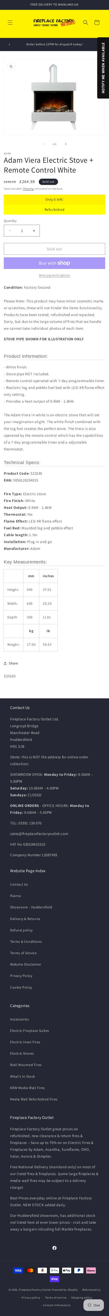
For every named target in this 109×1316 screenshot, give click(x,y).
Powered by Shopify (65, 1289)
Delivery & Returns (25, 918)
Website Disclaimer (25, 964)
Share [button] (13, 663)
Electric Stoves (22, 1053)
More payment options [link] (54, 275)
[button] (10, 22)
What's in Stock (22, 1076)
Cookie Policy (21, 987)
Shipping (28, 188)
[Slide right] (65, 144)
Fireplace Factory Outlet (35, 1289)
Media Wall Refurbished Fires (34, 1099)
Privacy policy (31, 1297)
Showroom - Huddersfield (31, 907)
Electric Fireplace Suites (29, 1030)
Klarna (15, 895)
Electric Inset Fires (25, 1042)
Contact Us (19, 884)
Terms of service (55, 1297)
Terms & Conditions (26, 941)
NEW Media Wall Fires (27, 1087)
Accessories (19, 1019)
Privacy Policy (21, 975)
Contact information (56, 1305)
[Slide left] (43, 144)
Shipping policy (81, 1297)
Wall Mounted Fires (26, 1064)
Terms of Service (23, 953)
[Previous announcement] (9, 44)
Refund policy (21, 930)
